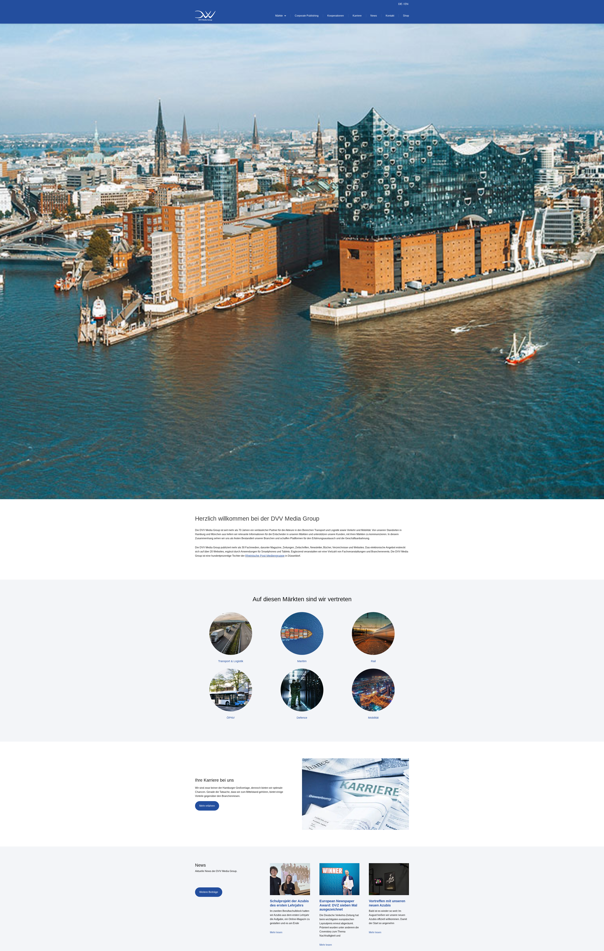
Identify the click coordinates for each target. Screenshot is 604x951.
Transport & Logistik (230, 661)
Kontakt (390, 15)
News (373, 15)
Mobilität (373, 717)
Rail (373, 661)
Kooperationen (335, 15)
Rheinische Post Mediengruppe (265, 555)
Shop (406, 15)
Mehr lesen (276, 932)
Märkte (279, 15)
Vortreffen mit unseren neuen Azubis (387, 903)
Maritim (302, 661)
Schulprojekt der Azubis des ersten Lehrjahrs (289, 903)
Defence (302, 717)
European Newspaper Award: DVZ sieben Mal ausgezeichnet (338, 905)
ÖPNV (231, 717)
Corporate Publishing (307, 15)
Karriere (357, 15)
